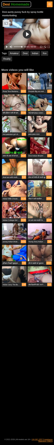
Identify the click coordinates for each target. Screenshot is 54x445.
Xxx (45, 53)
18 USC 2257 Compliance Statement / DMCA (42, 440)
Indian (35, 53)
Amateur (14, 53)
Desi (16, 4)
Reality (7, 59)
